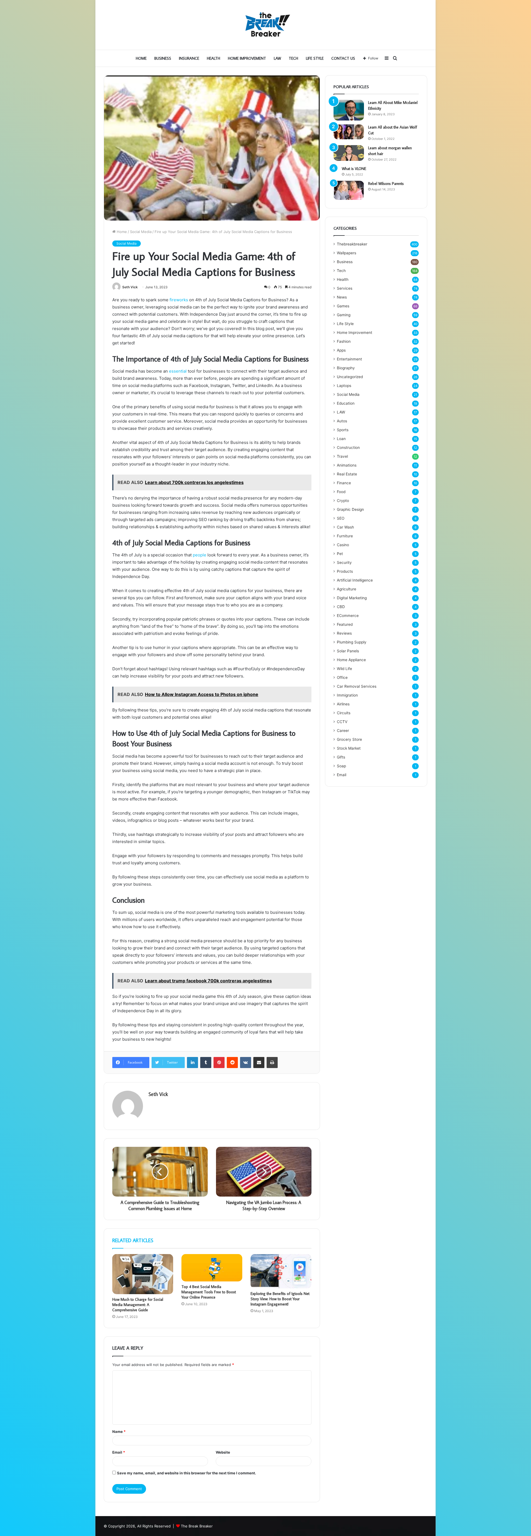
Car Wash (345, 527)
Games (343, 306)
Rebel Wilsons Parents (386, 183)
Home (141, 58)
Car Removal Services (356, 686)
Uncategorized (350, 377)
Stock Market (349, 748)
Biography (346, 368)
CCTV (342, 721)
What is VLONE (354, 168)
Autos (342, 421)
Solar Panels (348, 651)
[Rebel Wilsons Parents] (349, 190)
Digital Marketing (352, 598)
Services (344, 288)
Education (346, 403)
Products (345, 571)
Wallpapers (346, 253)
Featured (345, 624)
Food (341, 492)
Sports (342, 430)
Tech (293, 58)
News (342, 297)
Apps (341, 350)
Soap (341, 766)
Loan (341, 438)
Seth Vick (130, 287)
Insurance (189, 58)
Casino (343, 545)
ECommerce (348, 615)
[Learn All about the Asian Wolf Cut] (349, 131)
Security (344, 562)
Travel (342, 456)
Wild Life (344, 668)
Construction (348, 447)
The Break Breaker (197, 1526)
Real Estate (347, 474)
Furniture (345, 536)
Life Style (315, 58)
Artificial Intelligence (355, 580)
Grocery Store (349, 739)
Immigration (347, 695)
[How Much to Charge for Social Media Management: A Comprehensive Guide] (142, 1274)
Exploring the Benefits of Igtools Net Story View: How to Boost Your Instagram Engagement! (280, 1299)
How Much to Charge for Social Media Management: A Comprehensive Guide (137, 1304)
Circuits (343, 713)
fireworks (179, 299)
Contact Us (343, 58)
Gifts (341, 757)
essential (178, 371)
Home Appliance (351, 660)
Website (223, 1452)
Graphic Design (350, 509)
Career (343, 730)
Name (119, 1431)
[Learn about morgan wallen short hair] (349, 153)
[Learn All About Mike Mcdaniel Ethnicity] (349, 110)
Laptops (344, 385)
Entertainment (349, 359)
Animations (346, 465)
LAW (277, 58)
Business (162, 58)
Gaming (343, 315)
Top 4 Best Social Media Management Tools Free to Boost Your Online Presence (208, 1292)
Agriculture (346, 589)
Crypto (343, 500)
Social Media (141, 231)
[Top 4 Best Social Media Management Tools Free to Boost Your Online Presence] (211, 1267)
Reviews (344, 633)
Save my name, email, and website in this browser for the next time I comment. (186, 1473)
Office (342, 677)
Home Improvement (247, 58)
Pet (340, 553)
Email (118, 1452)
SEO (340, 518)
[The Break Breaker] (265, 25)
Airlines (343, 704)
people (199, 555)
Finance (344, 483)
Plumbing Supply (351, 642)
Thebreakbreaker (352, 244)
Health (213, 58)
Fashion (344, 341)
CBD (341, 607)
